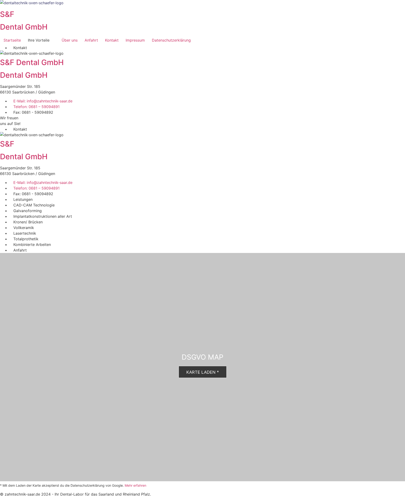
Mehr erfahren (135, 485)
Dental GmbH (24, 26)
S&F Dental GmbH (32, 62)
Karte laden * (202, 372)
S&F (7, 14)
